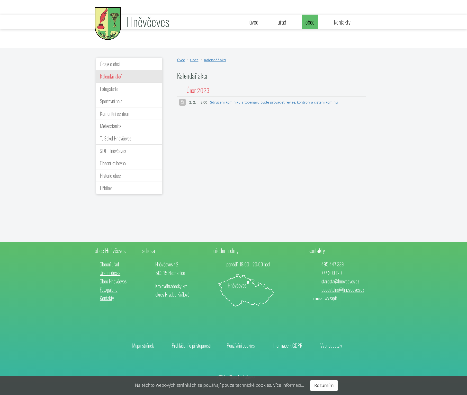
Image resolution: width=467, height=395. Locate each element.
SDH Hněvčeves (113, 150)
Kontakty (107, 298)
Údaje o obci (110, 64)
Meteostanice (111, 126)
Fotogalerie (109, 88)
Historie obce (110, 175)
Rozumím (324, 385)
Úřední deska (110, 272)
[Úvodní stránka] (108, 23)
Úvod (181, 60)
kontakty (342, 22)
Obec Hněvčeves (113, 281)
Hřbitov (106, 188)
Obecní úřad (109, 264)
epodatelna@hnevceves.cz (343, 289)
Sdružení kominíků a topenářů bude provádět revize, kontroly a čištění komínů (274, 102)
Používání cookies (241, 345)
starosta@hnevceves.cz (340, 281)
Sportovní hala (111, 101)
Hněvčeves (147, 21)
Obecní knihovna (113, 163)
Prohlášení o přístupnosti (191, 345)
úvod (254, 22)
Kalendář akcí (111, 76)
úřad (282, 22)
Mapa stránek (143, 345)
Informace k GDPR (287, 345)
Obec (194, 60)
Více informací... (288, 385)
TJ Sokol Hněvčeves (115, 138)
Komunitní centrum (115, 113)
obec (309, 22)
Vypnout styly (331, 345)
